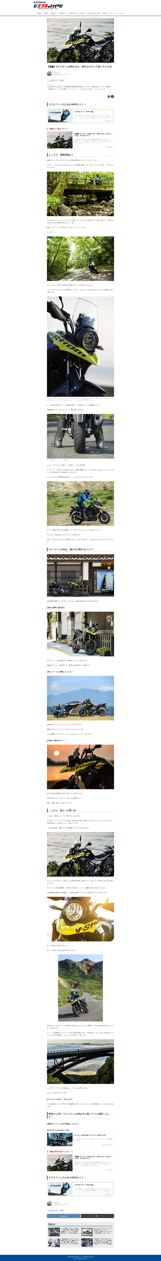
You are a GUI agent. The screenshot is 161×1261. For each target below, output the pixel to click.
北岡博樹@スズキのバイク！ (61, 74)
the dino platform (82, 1259)
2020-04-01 (56, 72)
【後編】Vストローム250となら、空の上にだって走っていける (79, 66)
